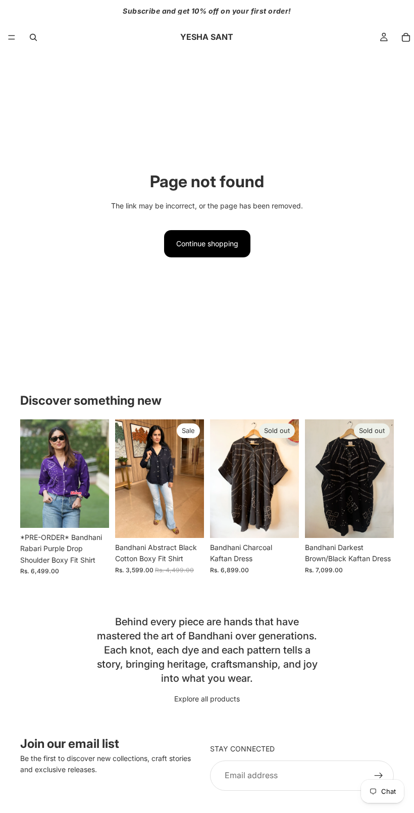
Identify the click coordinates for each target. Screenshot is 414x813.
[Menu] (11, 37)
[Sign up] (378, 775)
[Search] (33, 37)
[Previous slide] (31, 473)
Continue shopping (207, 243)
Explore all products (207, 698)
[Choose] (93, 512)
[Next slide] (98, 473)
